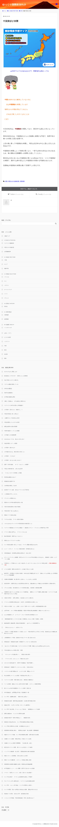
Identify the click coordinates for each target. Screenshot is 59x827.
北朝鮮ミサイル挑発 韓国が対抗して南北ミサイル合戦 (17, 738)
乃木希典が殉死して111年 (10, 485)
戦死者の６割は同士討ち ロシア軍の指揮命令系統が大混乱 (18, 722)
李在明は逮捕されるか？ (10, 477)
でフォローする (16, 194)
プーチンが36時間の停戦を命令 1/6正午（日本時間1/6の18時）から (21, 602)
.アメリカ (6, 277)
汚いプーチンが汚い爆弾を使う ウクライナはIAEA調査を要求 (19, 781)
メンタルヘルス (8, 327)
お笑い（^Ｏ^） (8, 333)
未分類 (6, 354)
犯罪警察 (6, 319)
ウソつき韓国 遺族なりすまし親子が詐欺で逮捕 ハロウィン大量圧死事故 (22, 684)
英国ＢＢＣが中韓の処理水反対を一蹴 (13, 502)
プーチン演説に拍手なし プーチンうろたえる (15, 532)
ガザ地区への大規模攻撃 (10, 435)
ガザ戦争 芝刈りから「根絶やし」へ (13, 409)
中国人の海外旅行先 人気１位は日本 (13, 468)
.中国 (6, 181)
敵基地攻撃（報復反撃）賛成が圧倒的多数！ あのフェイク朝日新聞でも (22, 623)
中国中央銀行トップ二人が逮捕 (11, 430)
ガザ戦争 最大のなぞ (9, 447)
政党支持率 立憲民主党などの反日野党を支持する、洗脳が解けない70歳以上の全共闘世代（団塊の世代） (30, 583)
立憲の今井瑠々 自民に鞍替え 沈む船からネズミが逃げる (18, 598)
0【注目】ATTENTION (9, 240)
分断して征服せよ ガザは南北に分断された (15, 401)
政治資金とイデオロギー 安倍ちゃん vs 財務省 (16, 375)
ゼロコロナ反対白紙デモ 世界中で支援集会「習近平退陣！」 (19, 663)
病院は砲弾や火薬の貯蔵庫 (10, 426)
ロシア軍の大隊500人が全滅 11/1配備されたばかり (17, 726)
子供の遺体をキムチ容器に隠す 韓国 (13, 650)
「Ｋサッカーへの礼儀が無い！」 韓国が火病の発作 (17, 654)
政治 (5, 350)
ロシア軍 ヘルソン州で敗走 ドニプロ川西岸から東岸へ (18, 785)
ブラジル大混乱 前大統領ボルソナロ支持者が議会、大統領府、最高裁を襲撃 (23, 587)
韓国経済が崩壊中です (9, 481)
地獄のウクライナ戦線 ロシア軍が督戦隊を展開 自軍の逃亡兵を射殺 (21, 734)
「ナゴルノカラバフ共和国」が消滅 (13, 472)
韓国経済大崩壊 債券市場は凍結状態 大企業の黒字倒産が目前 (19, 701)
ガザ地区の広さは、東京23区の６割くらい (14, 451)
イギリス (6, 285)
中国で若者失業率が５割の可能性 (12, 506)
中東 (5, 345)
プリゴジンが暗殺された (10, 498)
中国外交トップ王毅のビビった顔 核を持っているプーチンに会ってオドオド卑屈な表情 (30, 564)
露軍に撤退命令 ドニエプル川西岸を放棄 (14, 713)
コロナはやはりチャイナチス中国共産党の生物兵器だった (18, 523)
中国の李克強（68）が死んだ (11, 413)
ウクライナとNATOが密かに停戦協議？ (13, 405)
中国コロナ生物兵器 (13, 181)
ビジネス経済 (7, 337)
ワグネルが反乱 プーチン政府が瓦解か (14, 519)
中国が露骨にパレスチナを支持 (11, 422)
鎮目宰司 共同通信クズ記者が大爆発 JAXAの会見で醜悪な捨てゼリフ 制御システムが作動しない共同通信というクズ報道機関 (30, 574)
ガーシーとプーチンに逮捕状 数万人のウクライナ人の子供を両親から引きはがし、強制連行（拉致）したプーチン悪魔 (30, 558)
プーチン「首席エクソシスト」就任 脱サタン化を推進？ (18, 772)
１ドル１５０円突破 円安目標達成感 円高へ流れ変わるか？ (19, 798)
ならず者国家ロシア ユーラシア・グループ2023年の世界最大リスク (21, 614)
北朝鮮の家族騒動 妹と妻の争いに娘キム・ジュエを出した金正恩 (20, 579)
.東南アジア (7, 236)
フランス (6, 298)
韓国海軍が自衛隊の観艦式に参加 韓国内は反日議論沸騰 (18, 764)
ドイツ (6, 293)
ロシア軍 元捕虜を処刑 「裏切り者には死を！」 (16, 696)
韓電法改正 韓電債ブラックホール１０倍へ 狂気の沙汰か (18, 667)
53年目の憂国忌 (8, 388)
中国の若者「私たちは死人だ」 (11, 511)
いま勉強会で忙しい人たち (10, 494)
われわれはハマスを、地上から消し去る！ (14, 439)
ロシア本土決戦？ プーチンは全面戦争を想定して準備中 (18, 776)
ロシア (6, 264)
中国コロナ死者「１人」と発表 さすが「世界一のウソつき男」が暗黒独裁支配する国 (25, 606)
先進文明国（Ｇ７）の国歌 (10, 443)
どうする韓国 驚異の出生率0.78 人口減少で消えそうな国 (18, 569)
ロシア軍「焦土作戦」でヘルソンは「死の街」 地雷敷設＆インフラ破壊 (22, 709)
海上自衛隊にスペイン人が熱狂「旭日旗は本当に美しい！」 (18, 675)
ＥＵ (5, 281)
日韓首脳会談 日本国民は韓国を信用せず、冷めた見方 (17, 553)
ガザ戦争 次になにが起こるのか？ (13, 460)
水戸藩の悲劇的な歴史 (9, 397)
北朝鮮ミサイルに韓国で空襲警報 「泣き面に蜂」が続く (18, 743)
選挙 (5, 358)
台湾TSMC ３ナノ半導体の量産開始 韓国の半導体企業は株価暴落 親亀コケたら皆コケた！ (27, 610)
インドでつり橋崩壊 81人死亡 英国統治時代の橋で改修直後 (19, 751)
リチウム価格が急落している (11, 384)
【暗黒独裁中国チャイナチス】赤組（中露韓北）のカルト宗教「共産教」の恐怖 (23, 619)
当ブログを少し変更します (10, 371)
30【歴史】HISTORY (9, 303)
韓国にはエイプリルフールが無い (12, 540)
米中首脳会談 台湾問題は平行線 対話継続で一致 (16, 692)
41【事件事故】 (8, 312)
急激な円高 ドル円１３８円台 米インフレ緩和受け (17, 705)
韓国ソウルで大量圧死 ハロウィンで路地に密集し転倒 (17, 760)
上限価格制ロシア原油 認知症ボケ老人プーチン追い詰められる (19, 637)
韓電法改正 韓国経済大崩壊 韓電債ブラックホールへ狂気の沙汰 (20, 641)
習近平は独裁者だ (8, 392)
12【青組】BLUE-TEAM (10, 274)
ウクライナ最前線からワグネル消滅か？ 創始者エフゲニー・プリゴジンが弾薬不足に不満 (26, 527)
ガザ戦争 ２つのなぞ (9, 456)
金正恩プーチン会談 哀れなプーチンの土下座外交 (16, 489)
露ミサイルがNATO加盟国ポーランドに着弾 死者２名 (17, 688)
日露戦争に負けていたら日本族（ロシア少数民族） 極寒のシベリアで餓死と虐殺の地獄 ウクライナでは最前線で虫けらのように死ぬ (30, 592)
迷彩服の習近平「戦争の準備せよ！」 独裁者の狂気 (17, 717)
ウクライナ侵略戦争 (9, 243)
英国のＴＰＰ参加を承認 (10, 515)
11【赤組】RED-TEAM (9, 257)
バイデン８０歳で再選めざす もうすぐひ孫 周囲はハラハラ (19, 671)
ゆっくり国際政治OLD (14, 4)
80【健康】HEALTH (9, 324)
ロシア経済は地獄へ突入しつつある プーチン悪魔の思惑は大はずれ (21, 544)
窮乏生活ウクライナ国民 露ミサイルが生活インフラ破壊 (18, 747)
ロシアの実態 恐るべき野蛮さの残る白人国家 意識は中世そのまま (21, 789)
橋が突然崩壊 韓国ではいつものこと (13, 536)
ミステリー (7, 341)
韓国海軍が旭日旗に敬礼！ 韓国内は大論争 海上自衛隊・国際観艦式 (21, 730)
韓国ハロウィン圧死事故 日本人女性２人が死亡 (16, 755)
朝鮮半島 (6, 268)
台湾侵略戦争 (7, 251)
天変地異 (22, 181)
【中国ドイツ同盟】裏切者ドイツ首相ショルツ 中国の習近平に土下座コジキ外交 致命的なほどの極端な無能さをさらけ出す (30, 632)
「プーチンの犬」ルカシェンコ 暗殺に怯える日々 (16, 658)
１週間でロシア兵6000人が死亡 (12, 418)
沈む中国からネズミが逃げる (11, 380)
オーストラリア (8, 289)
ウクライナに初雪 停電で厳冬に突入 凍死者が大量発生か (18, 679)
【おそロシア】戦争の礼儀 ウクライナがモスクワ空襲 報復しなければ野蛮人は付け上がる (26, 646)
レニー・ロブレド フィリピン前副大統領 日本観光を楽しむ (19, 548)
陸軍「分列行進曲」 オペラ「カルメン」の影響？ (16, 464)
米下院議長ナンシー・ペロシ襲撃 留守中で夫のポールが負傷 (19, 768)
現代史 (6, 306)
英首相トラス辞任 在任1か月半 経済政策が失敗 (16, 793)
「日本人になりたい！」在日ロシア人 (13, 627)
